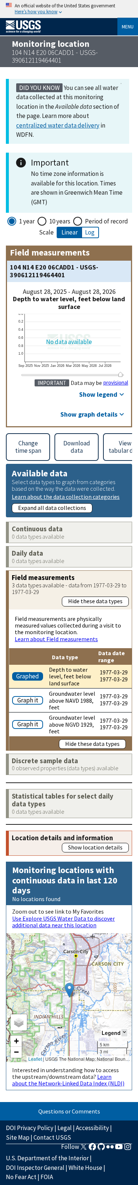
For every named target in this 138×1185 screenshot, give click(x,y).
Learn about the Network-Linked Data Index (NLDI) (68, 1080)
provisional (115, 382)
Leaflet (35, 1059)
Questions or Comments (69, 1111)
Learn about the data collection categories (66, 496)
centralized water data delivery (57, 125)
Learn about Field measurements (56, 639)
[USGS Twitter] (83, 1149)
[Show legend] (124, 1032)
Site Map (17, 1137)
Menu (128, 26)
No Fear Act (21, 1177)
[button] (69, 990)
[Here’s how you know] (69, 9)
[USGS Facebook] (92, 1149)
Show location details (95, 847)
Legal (64, 1128)
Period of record (106, 221)
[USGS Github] (101, 1149)
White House (85, 1168)
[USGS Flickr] (110, 1149)
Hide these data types (95, 601)
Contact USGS (52, 1137)
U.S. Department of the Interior (47, 1158)
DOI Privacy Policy (29, 1128)
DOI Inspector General (35, 1168)
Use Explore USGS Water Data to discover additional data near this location (63, 922)
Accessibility (92, 1128)
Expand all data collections (52, 507)
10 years (59, 221)
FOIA (46, 1177)
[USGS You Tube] (118, 1149)
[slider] (120, 374)
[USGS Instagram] (127, 1149)
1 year (27, 221)
